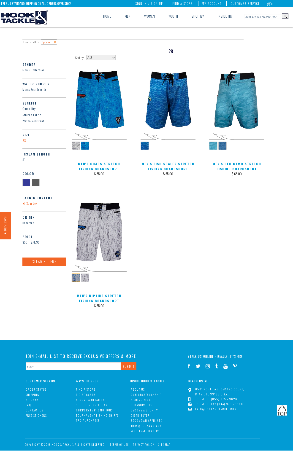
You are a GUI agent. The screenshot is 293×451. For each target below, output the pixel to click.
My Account (211, 3)
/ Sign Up (155, 3)
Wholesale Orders (145, 431)
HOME (107, 16)
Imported (28, 222)
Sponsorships (141, 405)
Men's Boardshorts (34, 89)
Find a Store (182, 3)
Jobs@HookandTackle (148, 426)
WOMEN (149, 16)
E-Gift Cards (86, 395)
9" (23, 159)
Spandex (31, 203)
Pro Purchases (88, 420)
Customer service (245, 3)
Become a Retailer (90, 400)
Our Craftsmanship (146, 395)
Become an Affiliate (146, 420)
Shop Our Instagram (92, 405)
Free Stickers (36, 415)
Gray (36, 182)
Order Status (36, 389)
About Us (138, 389)
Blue (27, 182)
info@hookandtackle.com (216, 409)
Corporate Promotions (94, 410)
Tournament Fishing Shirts (97, 415)
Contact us (34, 410)
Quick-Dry (29, 108)
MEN (128, 16)
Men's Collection (33, 69)
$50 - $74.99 (31, 242)
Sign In (141, 3)
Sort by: (79, 57)
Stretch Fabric (31, 114)
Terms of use (119, 444)
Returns (32, 400)
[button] (5, 225)
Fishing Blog (141, 400)
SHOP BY (198, 16)
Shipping (32, 395)
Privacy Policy (143, 444)
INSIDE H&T (226, 16)
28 (24, 140)
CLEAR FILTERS (44, 261)
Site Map (164, 444)
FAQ (28, 405)
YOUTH (173, 16)
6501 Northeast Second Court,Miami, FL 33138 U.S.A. (219, 391)
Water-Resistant (33, 120)
